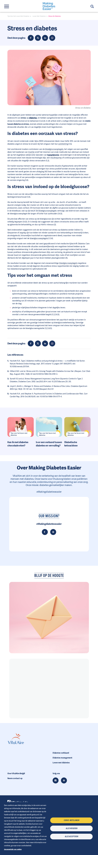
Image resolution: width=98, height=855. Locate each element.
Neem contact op (15, 778)
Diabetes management (62, 758)
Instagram (64, 780)
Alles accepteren (71, 836)
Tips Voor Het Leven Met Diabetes (18, 16)
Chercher (92, 6)
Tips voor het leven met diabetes (19, 434)
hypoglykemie (53, 155)
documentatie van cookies (13, 849)
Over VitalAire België (16, 773)
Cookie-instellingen (71, 820)
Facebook (56, 780)
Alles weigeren (71, 828)
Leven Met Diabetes (39, 16)
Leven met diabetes (61, 762)
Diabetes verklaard (61, 753)
